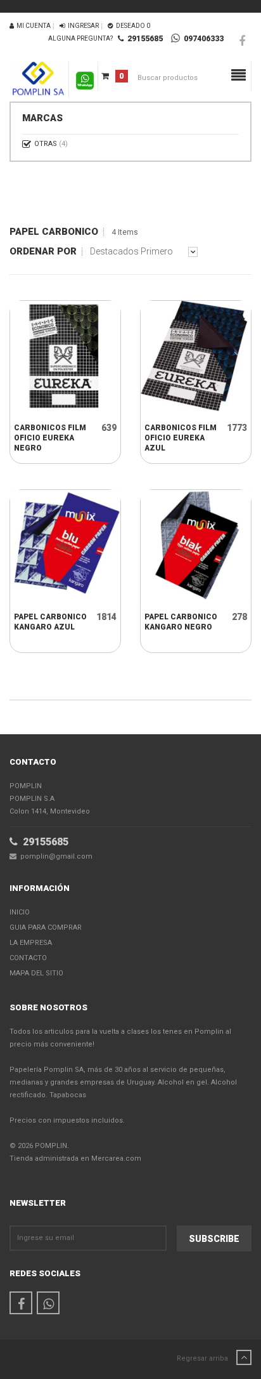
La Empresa (31, 943)
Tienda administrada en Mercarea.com (75, 1158)
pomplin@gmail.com (54, 856)
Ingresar (82, 25)
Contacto (28, 958)
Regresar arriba (203, 1358)
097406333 (202, 38)
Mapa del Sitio (36, 973)
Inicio (20, 912)
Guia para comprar (46, 927)
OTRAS (51, 144)
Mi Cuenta (32, 25)
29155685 (143, 38)
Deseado (131, 25)
